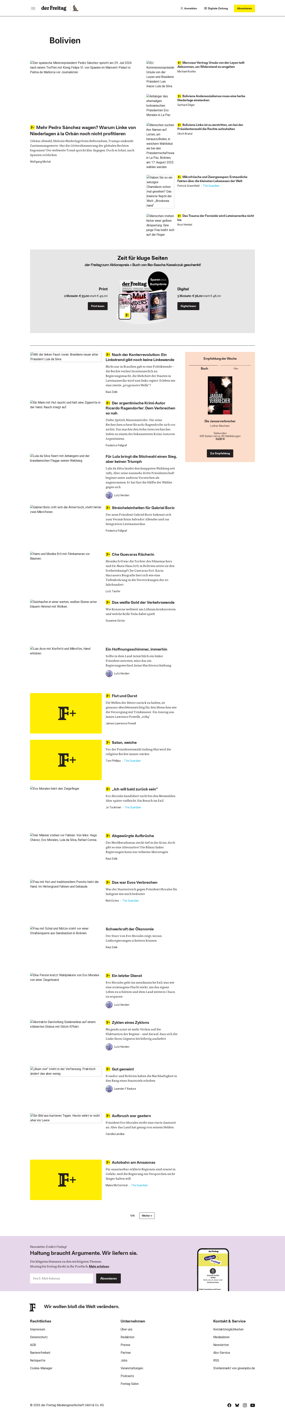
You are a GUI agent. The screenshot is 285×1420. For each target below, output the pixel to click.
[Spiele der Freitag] (75, 8)
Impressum (37, 1329)
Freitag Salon (130, 1384)
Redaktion (127, 1337)
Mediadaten (221, 1337)
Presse (125, 1345)
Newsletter (221, 1345)
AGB (33, 1345)
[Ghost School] (220, 397)
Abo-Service (221, 1353)
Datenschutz (39, 1337)
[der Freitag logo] (55, 8)
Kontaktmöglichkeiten (228, 1329)
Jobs (124, 1360)
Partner (126, 1353)
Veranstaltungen (132, 1368)
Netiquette (37, 1360)
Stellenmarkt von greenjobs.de (234, 1368)
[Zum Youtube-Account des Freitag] (252, 1405)
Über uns (126, 1329)
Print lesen (97, 306)
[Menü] (33, 8)
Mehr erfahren (99, 1266)
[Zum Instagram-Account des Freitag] (245, 1405)
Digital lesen (188, 306)
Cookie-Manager (41, 1368)
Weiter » (147, 1215)
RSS (216, 1360)
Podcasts (127, 1376)
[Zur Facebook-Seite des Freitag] (229, 1405)
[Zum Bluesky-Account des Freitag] (237, 1405)
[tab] (204, 367)
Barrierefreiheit (40, 1353)
